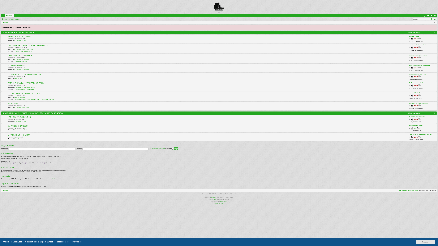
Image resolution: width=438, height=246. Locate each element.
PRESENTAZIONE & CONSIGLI (20, 36)
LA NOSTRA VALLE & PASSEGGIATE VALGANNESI (28, 45)
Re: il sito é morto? (414, 36)
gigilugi (31, 49)
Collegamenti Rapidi (3, 16)
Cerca (5, 19)
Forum (10, 16)
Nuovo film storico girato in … (418, 116)
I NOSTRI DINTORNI (21, 61)
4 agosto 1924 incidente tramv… (418, 93)
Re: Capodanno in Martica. (417, 82)
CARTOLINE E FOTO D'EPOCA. (20, 55)
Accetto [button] (425, 242)
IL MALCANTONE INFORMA (19, 135)
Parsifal (24, 40)
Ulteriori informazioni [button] (73, 242)
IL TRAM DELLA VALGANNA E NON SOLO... (25, 93)
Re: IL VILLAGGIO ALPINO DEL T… (419, 65)
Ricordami (169, 148)
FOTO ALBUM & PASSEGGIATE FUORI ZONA (26, 83)
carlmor (33, 87)
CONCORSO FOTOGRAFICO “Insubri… (421, 134)
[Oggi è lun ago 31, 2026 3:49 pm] (434, 22)
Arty (215, 199)
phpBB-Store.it (224, 201)
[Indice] (219, 7)
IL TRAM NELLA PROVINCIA (46, 99)
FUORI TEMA (13, 103)
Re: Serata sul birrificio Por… (417, 74)
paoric (416, 38)
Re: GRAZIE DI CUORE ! (416, 125)
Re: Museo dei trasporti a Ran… (418, 103)
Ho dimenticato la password (157, 148)
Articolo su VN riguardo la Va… (418, 45)
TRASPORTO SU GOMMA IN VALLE (25, 99)
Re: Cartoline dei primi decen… (418, 55)
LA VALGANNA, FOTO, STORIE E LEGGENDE (19, 32)
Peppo (28, 87)
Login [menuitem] (432, 16)
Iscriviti (19, 19)
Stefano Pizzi (51, 179)
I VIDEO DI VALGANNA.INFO (19, 117)
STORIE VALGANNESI (16, 65)
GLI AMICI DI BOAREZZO (18, 126)
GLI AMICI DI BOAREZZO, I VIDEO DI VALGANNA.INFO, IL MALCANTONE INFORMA (33, 113)
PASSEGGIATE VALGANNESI (23, 51)
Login (12, 19)
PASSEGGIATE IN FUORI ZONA (24, 89)
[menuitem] (428, 15)
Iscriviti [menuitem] (435, 16)
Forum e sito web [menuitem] (425, 16)
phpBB (213, 197)
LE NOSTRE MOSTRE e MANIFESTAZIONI (24, 74)
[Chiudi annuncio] (434, 27)
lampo (16, 40)
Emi (23, 49)
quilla (19, 40)
